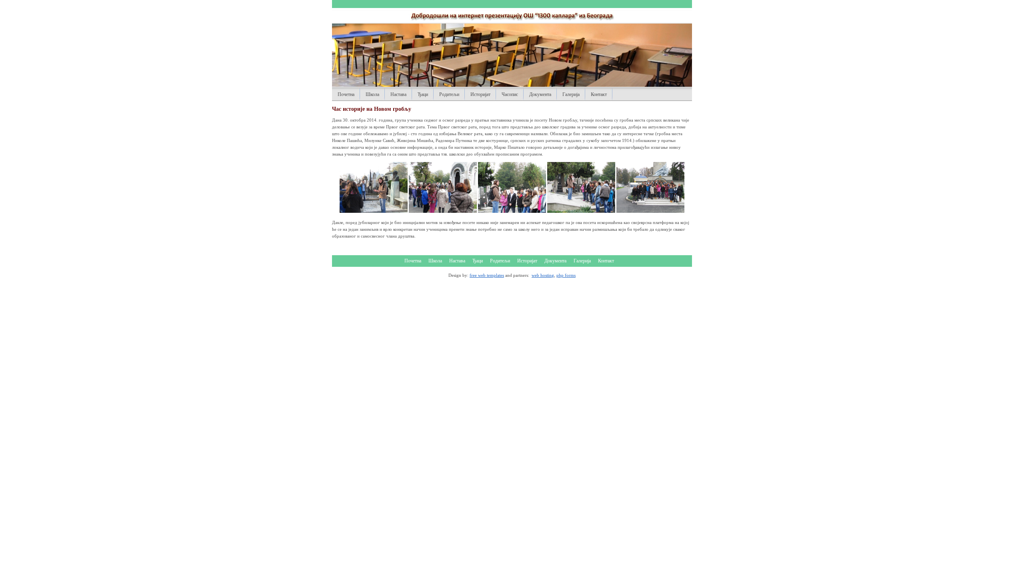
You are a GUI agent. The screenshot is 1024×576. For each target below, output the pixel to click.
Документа (540, 94)
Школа (372, 94)
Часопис (509, 94)
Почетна (346, 94)
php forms (566, 275)
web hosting (543, 275)
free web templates (487, 275)
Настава (398, 94)
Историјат (480, 94)
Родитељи (449, 94)
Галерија (571, 94)
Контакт (599, 94)
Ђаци (422, 94)
